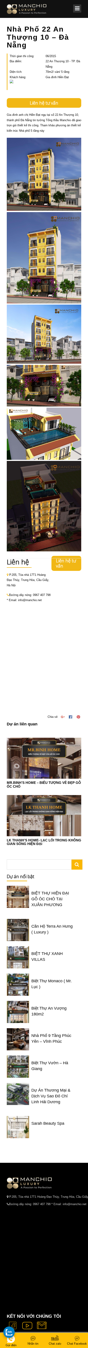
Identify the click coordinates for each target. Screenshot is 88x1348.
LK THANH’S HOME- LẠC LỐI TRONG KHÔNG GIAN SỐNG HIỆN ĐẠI (44, 842)
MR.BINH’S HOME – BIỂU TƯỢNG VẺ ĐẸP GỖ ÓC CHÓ (44, 784)
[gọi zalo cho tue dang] (9, 1332)
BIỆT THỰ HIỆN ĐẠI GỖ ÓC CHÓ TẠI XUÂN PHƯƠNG (50, 899)
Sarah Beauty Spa (47, 1123)
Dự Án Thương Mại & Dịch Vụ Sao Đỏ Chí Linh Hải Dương (50, 1096)
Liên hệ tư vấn (44, 103)
